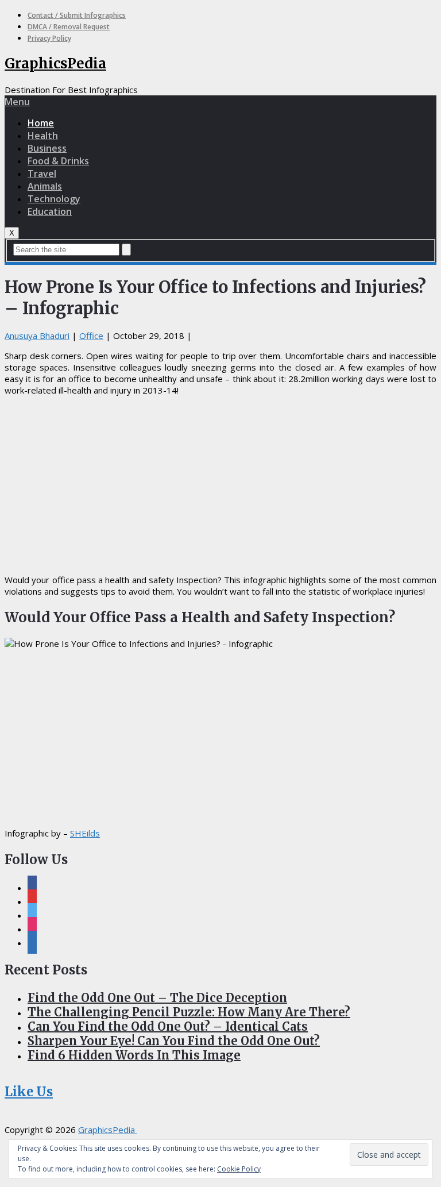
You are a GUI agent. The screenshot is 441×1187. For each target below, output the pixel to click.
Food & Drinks (58, 161)
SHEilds (85, 833)
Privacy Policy (49, 38)
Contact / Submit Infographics (77, 15)
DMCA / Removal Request (69, 27)
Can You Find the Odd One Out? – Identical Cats (168, 1026)
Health (43, 135)
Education (50, 211)
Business (47, 148)
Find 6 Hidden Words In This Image (134, 1055)
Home (41, 123)
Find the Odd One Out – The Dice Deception (157, 998)
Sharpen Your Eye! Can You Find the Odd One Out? (174, 1041)
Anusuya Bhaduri (37, 335)
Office (91, 335)
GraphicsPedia (55, 63)
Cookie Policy (239, 1169)
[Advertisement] (220, 484)
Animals (45, 186)
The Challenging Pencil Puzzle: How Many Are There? (189, 1012)
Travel (42, 173)
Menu (17, 101)
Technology (54, 198)
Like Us (29, 1092)
